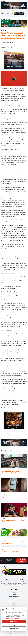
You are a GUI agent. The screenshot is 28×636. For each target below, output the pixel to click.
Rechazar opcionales (14, 625)
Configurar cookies (14, 628)
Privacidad (8, 618)
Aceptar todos (14, 621)
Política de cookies (15, 618)
